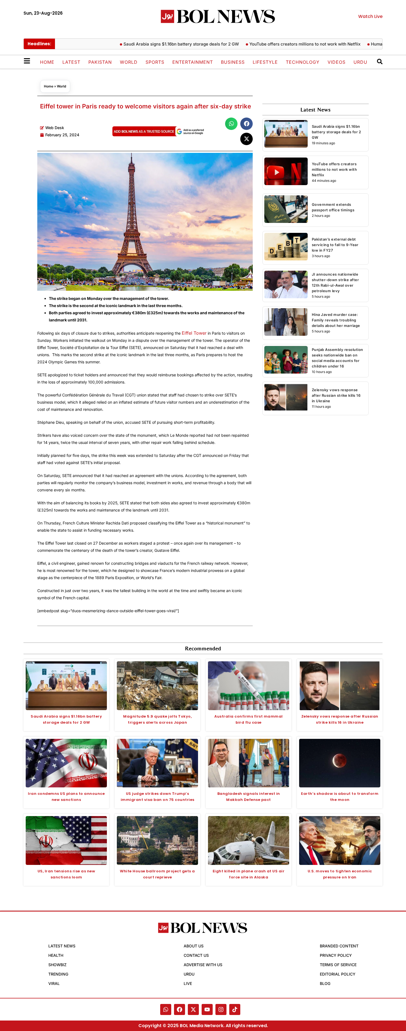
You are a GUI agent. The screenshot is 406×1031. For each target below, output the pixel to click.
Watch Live (370, 16)
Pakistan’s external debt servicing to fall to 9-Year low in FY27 (335, 244)
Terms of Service (338, 964)
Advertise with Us (203, 964)
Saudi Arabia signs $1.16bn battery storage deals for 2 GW (167, 44)
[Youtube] (207, 1009)
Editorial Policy (337, 974)
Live (188, 983)
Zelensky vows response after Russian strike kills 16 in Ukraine (336, 395)
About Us (194, 946)
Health (55, 955)
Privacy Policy (336, 955)
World (129, 62)
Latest (71, 62)
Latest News (61, 946)
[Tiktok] (234, 1009)
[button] (231, 124)
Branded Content (339, 946)
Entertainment (192, 62)
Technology (303, 62)
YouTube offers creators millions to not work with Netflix (291, 44)
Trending (58, 974)
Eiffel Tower (194, 333)
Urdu (360, 62)
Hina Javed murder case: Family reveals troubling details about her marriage (336, 320)
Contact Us (196, 955)
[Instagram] (220, 1009)
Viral (54, 983)
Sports (155, 62)
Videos (337, 62)
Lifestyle (265, 62)
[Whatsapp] (165, 1009)
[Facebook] (179, 1009)
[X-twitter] (193, 1009)
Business (233, 62)
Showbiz (57, 964)
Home (47, 62)
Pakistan (100, 62)
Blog (325, 983)
